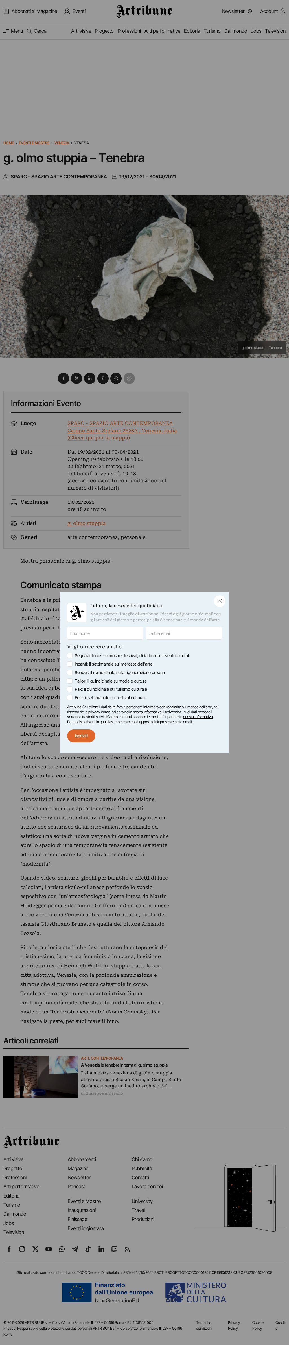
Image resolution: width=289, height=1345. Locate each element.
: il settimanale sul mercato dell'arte (113, 664)
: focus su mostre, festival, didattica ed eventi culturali (132, 655)
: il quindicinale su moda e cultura (111, 681)
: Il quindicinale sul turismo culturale (111, 689)
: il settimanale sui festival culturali (110, 697)
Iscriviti (81, 735)
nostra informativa (147, 712)
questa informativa (198, 716)
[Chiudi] (219, 601)
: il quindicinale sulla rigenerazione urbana (120, 672)
